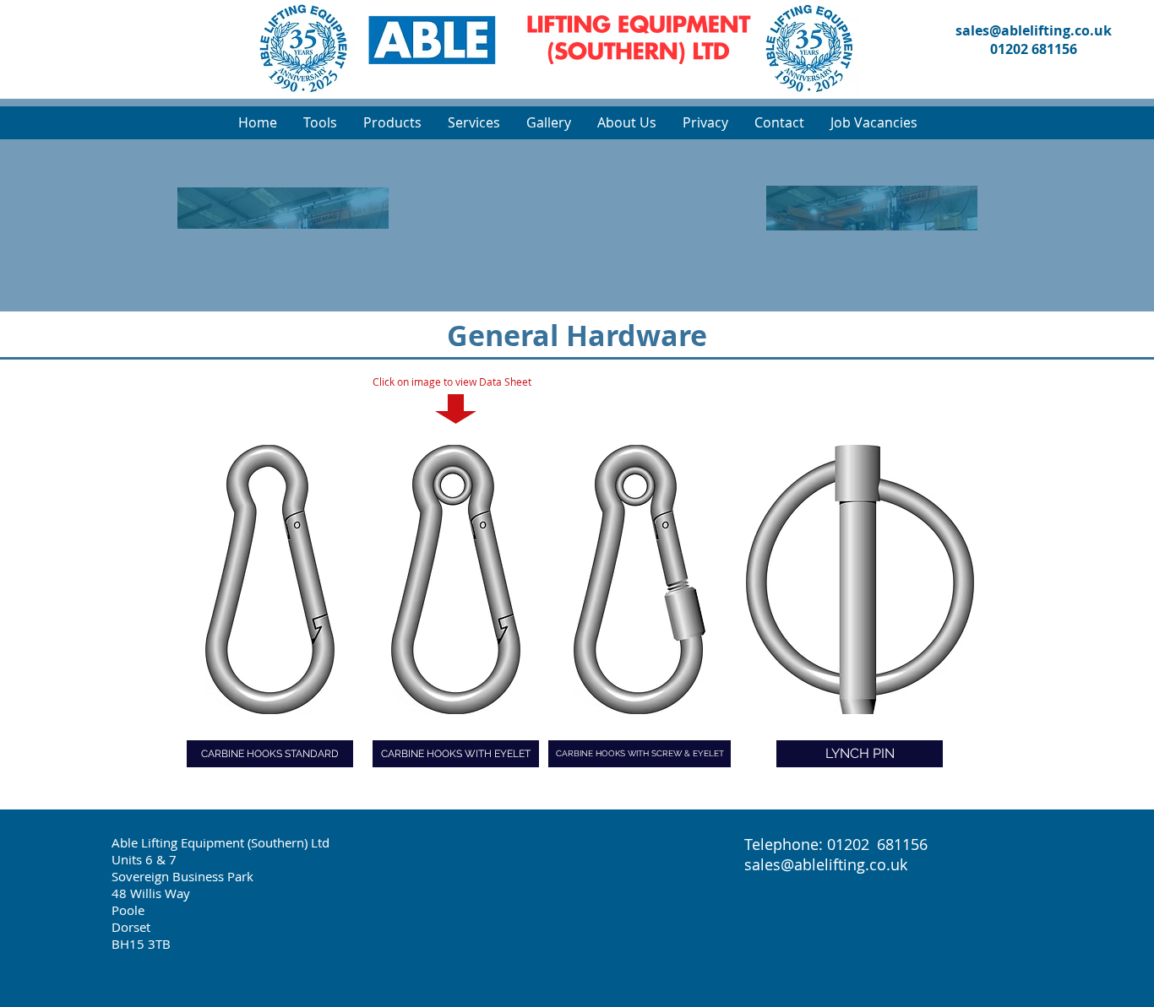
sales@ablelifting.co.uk (1033, 30)
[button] (473, 122)
